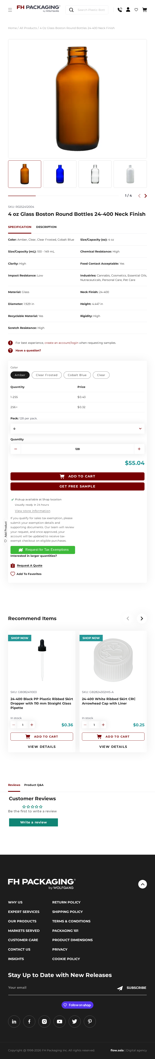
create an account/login (61, 343)
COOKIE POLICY (66, 959)
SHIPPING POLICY (67, 912)
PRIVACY (59, 949)
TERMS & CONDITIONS (71, 921)
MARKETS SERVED (24, 930)
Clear (101, 375)
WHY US (15, 902)
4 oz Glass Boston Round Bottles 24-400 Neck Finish (77, 28)
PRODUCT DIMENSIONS (72, 940)
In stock (16, 718)
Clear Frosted (47, 375)
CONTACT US (19, 949)
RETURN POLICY (66, 902)
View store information (32, 511)
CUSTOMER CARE (23, 940)
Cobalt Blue (77, 375)
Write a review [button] (33, 822)
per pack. (23, 418)
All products (29, 28)
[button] (10, 10)
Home (13, 28)
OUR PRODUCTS (22, 921)
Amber (20, 375)
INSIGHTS (16, 959)
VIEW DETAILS (42, 747)
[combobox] (86, 9)
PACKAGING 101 (65, 930)
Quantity (17, 439)
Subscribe (136, 988)
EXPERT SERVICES (23, 912)
